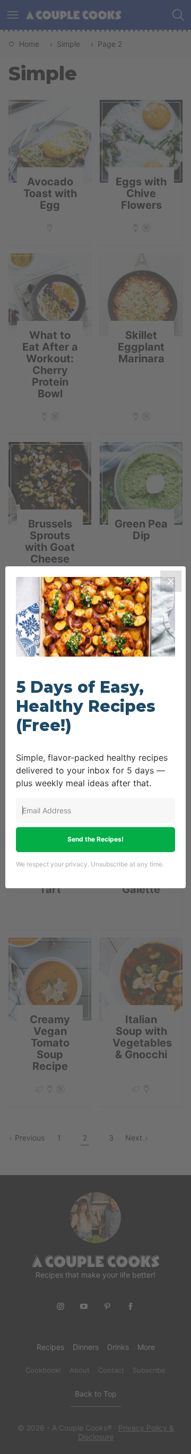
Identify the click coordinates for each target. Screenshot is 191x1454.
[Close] (170, 581)
